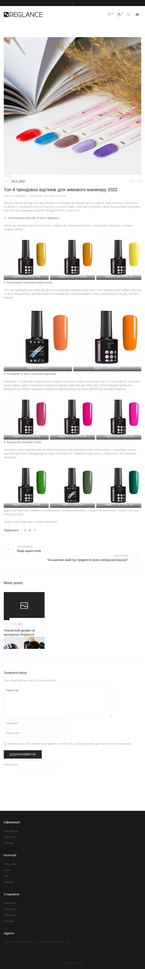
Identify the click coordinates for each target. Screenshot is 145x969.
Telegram (10, 915)
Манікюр (21, 195)
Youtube (9, 921)
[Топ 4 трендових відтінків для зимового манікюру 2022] (72, 107)
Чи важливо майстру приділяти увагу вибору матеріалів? (87, 560)
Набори (9, 882)
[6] (129, 181)
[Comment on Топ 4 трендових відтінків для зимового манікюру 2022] (137, 181)
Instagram (10, 909)
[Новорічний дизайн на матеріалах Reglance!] (24, 606)
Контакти (10, 837)
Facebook (9, 903)
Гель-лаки (10, 864)
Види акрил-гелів (29, 550)
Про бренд (11, 831)
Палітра (9, 843)
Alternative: (11, 764)
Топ (6, 876)
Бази (7, 870)
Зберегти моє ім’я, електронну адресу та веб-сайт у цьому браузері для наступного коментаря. (69, 743)
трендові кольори (54, 195)
